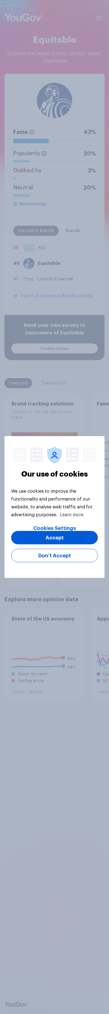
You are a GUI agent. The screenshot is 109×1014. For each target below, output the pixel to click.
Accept (55, 537)
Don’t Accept (54, 555)
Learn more (72, 515)
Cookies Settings (54, 528)
